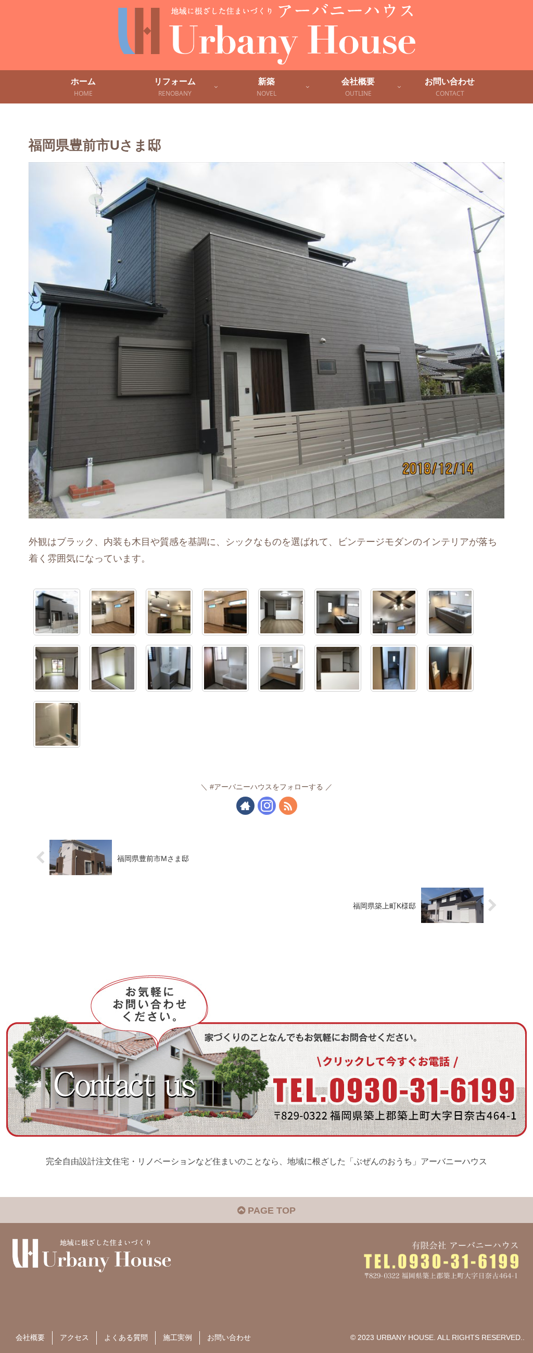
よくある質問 (126, 1337)
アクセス (74, 1337)
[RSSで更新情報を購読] (288, 806)
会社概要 (30, 1337)
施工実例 (177, 1337)
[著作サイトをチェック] (245, 806)
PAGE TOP (270, 1210)
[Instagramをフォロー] (267, 806)
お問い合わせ (229, 1337)
